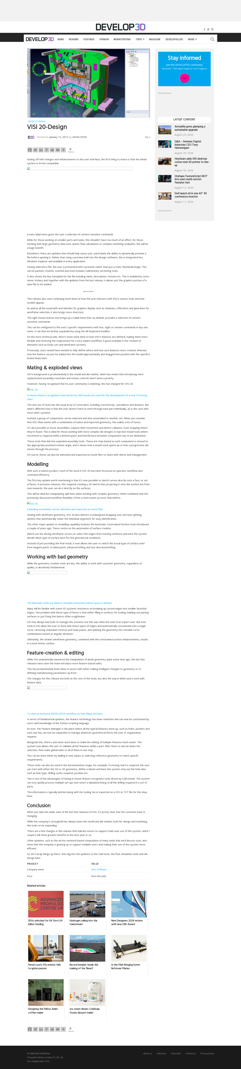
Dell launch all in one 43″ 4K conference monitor (191, 195)
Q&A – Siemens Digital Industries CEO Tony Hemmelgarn (188, 145)
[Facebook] (204, 29)
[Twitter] (208, 29)
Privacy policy (207, 1053)
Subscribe (176, 1053)
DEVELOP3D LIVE (174, 39)
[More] (63, 149)
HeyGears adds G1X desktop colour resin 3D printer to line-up (192, 162)
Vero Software (99, 869)
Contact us (190, 1053)
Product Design (36, 121)
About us (147, 1053)
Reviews (73, 39)
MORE (191, 39)
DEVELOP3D (79, 137)
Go (184, 78)
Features (88, 39)
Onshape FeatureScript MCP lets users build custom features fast (191, 180)
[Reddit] (52, 149)
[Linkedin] (41, 149)
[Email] (57, 149)
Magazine (155, 39)
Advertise (161, 1053)
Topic (139, 39)
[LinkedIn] (212, 29)
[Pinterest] (46, 149)
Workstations (122, 39)
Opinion (104, 39)
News (61, 39)
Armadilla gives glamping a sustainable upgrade (190, 128)
